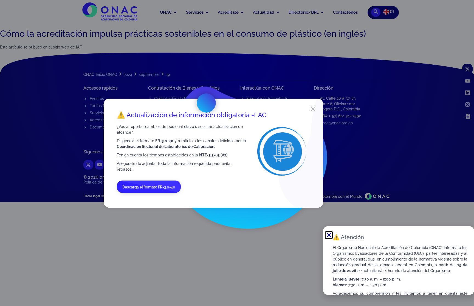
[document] (237, 153)
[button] (329, 235)
